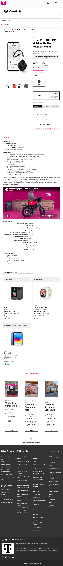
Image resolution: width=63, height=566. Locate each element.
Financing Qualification (39, 72)
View (11, 430)
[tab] (7, 137)
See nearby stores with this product (49, 128)
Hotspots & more (44, 30)
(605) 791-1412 (31, 419)
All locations (6, 30)
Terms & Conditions (38, 70)
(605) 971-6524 (12, 416)
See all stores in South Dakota (31, 442)
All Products (34, 30)
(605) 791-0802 (51, 419)
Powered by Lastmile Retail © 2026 (31, 563)
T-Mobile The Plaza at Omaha (20, 30)
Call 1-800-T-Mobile (45, 124)
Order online (44, 119)
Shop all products (31, 373)
